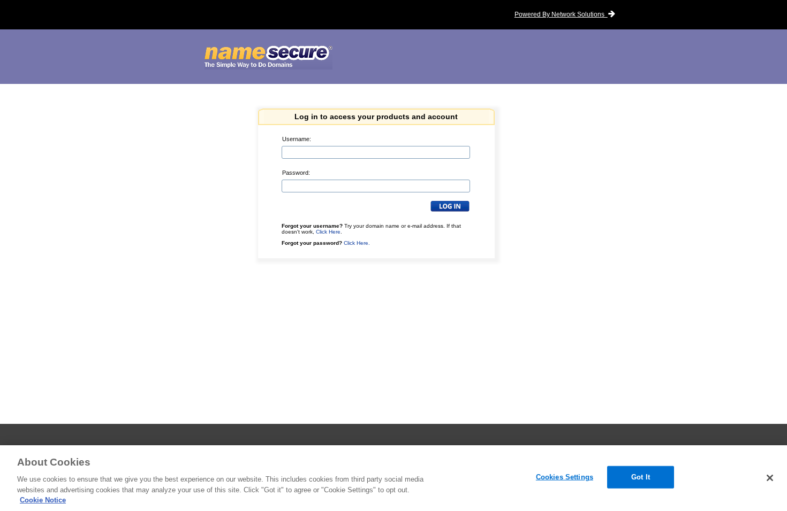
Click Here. (357, 243)
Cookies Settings (564, 477)
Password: (296, 172)
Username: (296, 139)
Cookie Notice (43, 500)
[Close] (770, 478)
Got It (640, 477)
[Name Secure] (268, 57)
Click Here (328, 232)
